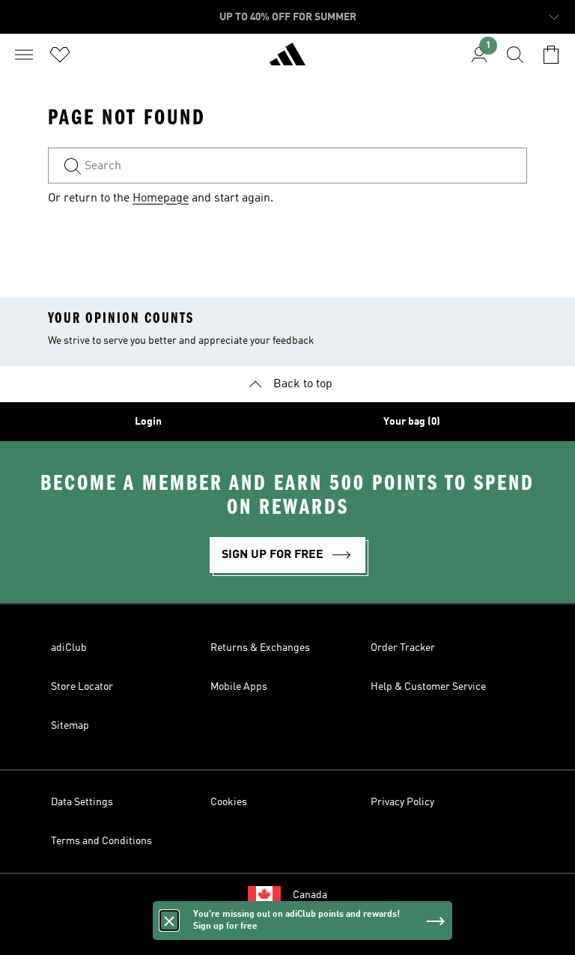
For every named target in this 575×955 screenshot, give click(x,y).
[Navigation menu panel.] (24, 55)
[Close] (169, 920)
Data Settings (82, 802)
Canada (310, 895)
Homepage (161, 198)
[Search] (515, 55)
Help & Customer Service (428, 687)
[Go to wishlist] (60, 55)
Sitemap (70, 726)
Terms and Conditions (101, 841)
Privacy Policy (402, 802)
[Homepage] (287, 61)
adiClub (69, 648)
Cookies (228, 802)
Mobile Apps (238, 687)
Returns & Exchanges (260, 648)
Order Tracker (403, 648)
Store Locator (82, 687)
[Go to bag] (551, 55)
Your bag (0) (411, 421)
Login (148, 421)
